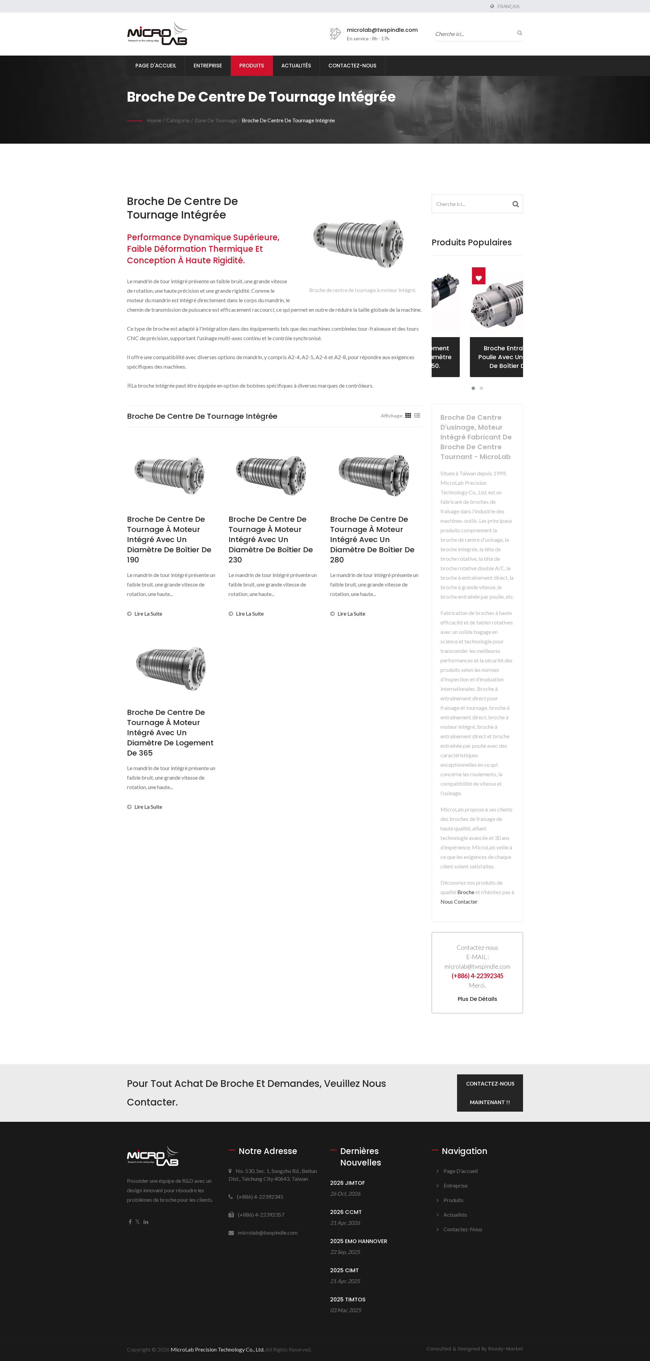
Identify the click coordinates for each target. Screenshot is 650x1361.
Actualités (296, 65)
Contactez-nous (352, 65)
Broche (465, 892)
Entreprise (208, 65)
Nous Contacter (459, 901)
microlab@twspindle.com (382, 30)
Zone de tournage (215, 120)
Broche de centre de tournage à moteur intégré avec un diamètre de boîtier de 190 (169, 539)
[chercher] (518, 32)
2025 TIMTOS (348, 1299)
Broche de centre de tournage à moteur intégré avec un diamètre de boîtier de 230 (271, 539)
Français (509, 6)
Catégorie (178, 120)
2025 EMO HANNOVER (358, 1241)
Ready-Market (505, 1349)
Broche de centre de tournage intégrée (288, 120)
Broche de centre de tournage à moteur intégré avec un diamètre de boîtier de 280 (372, 539)
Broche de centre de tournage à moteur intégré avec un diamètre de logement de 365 (170, 732)
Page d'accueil (155, 65)
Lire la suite (148, 613)
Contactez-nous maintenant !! (490, 1092)
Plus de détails (477, 999)
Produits (251, 65)
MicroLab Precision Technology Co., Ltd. (217, 1349)
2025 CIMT (344, 1270)
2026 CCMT (346, 1212)
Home (154, 120)
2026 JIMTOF (347, 1183)
